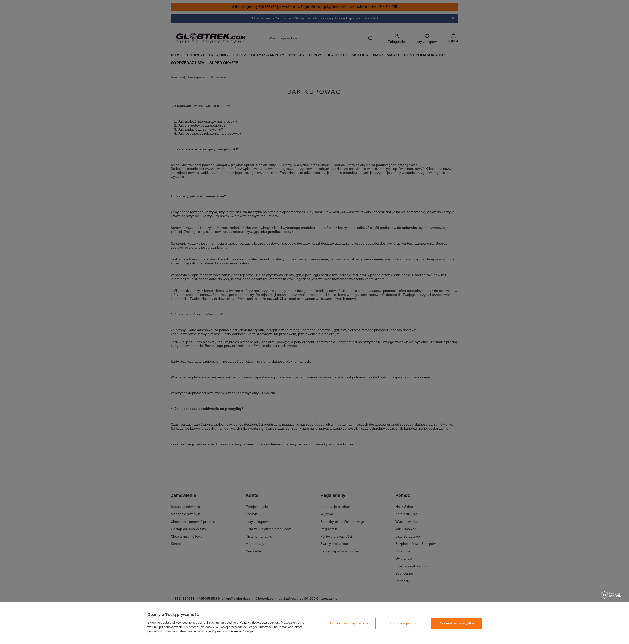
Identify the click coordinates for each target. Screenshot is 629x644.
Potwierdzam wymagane (349, 623)
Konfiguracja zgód (403, 623)
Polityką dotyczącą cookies (259, 622)
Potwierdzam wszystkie (456, 623)
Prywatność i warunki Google (232, 631)
